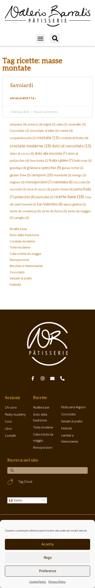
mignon (17, 182)
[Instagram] (43, 378)
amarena (18, 124)
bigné (49, 124)
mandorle (62, 175)
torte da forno (54, 211)
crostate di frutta (73, 137)
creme (66, 130)
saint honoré (25, 204)
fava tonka (39, 161)
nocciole (18, 189)
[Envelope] (52, 378)
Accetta (47, 544)
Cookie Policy (37, 581)
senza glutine (74, 204)
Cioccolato (19, 130)
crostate (48, 137)
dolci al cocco (22, 153)
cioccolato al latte (44, 130)
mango (79, 175)
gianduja (18, 167)
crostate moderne (30, 146)
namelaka (63, 181)
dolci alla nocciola (51, 153)
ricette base (69, 196)
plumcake (44, 197)
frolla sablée (61, 160)
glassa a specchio (44, 167)
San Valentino (50, 204)
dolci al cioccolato (71, 146)
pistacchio (25, 196)
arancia (35, 124)
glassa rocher (73, 168)
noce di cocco (38, 189)
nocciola (81, 182)
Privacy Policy (57, 581)
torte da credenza (25, 211)
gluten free (20, 175)
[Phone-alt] (62, 378)
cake (61, 124)
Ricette (40, 397)
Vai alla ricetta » (23, 98)
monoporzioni (38, 181)
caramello (77, 124)
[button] (40, 38)
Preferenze (47, 571)
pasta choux (62, 189)
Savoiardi (21, 85)
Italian (17, 500)
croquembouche (23, 138)
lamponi (42, 175)
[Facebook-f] (33, 378)
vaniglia (21, 217)
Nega (48, 557)
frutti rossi (83, 160)
